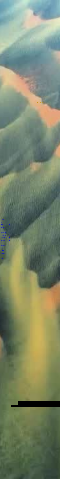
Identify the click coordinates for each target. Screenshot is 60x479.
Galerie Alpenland (3, 245)
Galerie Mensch (3, 240)
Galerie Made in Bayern (4, 230)
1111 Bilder (2, 219)
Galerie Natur (2, 248)
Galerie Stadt (2, 243)
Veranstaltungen (3, 237)
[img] (35, 203)
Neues (2, 224)
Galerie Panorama (3, 232)
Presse (2, 258)
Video (1, 222)
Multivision (2, 250)
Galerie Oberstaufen (3, 235)
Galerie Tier (2, 242)
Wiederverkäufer (3, 253)
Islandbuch (2, 227)
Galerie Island (3, 229)
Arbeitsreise (2, 255)
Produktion (2, 256)
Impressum (2, 261)
